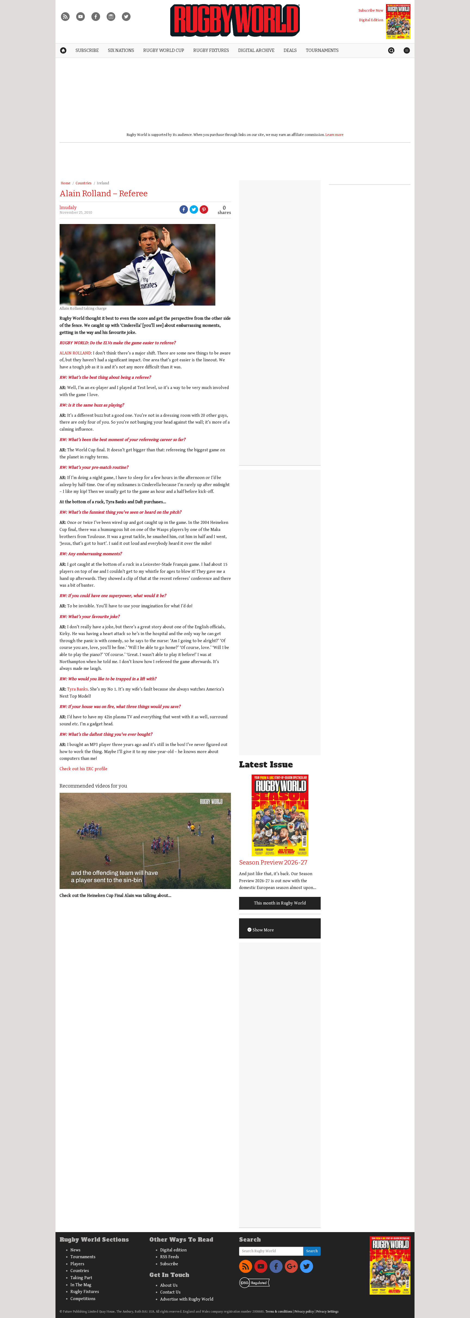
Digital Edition (371, 20)
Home (65, 183)
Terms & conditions (278, 1311)
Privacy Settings (327, 1311)
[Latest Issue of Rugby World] (398, 21)
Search (312, 1251)
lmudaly (68, 207)
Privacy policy (304, 1311)
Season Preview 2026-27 (273, 862)
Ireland (103, 183)
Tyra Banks (77, 689)
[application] (145, 841)
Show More (263, 930)
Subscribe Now (370, 10)
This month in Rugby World (280, 903)
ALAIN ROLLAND (75, 353)
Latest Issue (266, 764)
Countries (84, 183)
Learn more (335, 135)
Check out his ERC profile (83, 769)
